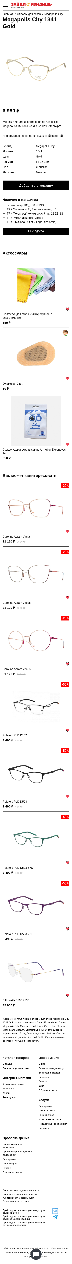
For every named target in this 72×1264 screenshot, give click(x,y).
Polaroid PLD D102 (15, 735)
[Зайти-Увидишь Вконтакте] (54, 1211)
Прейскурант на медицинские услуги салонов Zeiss (24, 1211)
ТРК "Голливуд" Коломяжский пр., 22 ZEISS (35, 213)
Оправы (7, 1063)
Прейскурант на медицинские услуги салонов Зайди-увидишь (24, 1217)
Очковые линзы (47, 1110)
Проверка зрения (16, 1138)
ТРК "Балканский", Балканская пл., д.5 (31, 209)
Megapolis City (53, 14)
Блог (41, 1085)
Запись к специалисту (51, 1068)
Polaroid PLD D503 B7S (18, 867)
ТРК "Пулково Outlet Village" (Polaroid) (31, 221)
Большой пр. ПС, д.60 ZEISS (25, 205)
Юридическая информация (18, 1197)
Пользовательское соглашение (20, 1194)
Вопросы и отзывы (49, 1072)
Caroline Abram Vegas (17, 602)
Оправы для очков (29, 14)
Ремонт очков (46, 1114)
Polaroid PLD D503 (15, 801)
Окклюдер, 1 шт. (13, 383)
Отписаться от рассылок (17, 1201)
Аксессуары (15, 253)
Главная (8, 14)
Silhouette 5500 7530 (16, 1000)
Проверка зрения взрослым (12, 1146)
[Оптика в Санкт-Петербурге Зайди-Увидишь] (31, 5)
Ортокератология (13, 1172)
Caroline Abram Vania (16, 536)
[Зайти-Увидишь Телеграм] (54, 1217)
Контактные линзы (13, 1084)
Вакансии (44, 1077)
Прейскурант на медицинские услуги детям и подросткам (24, 1223)
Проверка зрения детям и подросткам (17, 1153)
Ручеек (6, 1167)
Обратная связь (48, 1090)
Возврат (43, 1081)
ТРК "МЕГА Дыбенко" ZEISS (25, 217)
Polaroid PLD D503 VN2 (18, 934)
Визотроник (45, 1106)
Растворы (8, 1088)
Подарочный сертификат (53, 1123)
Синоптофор (10, 1163)
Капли (6, 1092)
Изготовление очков (50, 1119)
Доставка (44, 1128)
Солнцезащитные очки (16, 1068)
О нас (42, 1063)
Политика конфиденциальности (21, 1190)
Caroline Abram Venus (17, 669)
